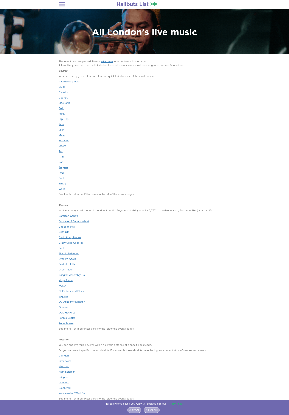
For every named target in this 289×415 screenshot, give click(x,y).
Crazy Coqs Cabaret (71, 243)
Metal (62, 135)
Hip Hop (63, 119)
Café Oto (64, 232)
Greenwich (65, 361)
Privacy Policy (175, 404)
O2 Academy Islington (72, 302)
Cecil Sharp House (70, 237)
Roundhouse (66, 323)
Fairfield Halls (67, 264)
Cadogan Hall (67, 226)
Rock (61, 172)
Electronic (64, 103)
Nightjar (63, 296)
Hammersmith (67, 371)
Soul (61, 178)
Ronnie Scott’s (67, 318)
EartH (62, 248)
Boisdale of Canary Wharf (74, 221)
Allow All (134, 410)
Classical (64, 92)
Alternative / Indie (69, 81)
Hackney (64, 366)
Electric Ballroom (69, 253)
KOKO (62, 285)
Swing (62, 183)
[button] (78, 4)
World (62, 189)
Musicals (64, 140)
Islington (63, 377)
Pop (61, 151)
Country (63, 97)
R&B (61, 156)
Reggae (63, 167)
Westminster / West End (72, 393)
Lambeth (64, 382)
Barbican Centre (68, 216)
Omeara (63, 307)
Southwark (65, 388)
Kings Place (66, 280)
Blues (62, 87)
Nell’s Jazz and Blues (71, 291)
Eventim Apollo (67, 259)
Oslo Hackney (67, 312)
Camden (64, 355)
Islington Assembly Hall (72, 275)
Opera (62, 146)
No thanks (152, 410)
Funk (62, 114)
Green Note (66, 269)
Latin (61, 130)
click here (107, 61)
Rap (61, 162)
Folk (61, 108)
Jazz (61, 124)
